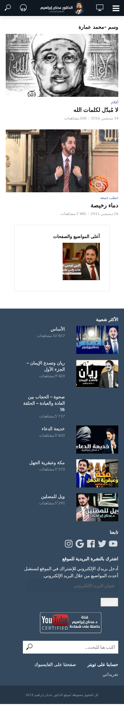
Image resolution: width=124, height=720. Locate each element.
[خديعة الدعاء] (97, 439)
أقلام (114, 102)
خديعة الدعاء (53, 429)
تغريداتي (110, 674)
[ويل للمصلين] (97, 507)
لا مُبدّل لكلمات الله (95, 109)
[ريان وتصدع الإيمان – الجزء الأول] (97, 374)
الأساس (58, 329)
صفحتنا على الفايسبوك (55, 664)
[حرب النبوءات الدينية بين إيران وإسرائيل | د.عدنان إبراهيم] (81, 261)
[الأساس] (97, 340)
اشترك (109, 602)
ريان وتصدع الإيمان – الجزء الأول (46, 366)
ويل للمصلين (53, 496)
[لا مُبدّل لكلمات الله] (62, 65)
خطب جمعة (109, 197)
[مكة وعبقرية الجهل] (97, 473)
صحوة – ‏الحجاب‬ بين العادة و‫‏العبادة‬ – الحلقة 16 (44, 403)
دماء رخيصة (104, 205)
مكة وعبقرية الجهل (47, 462)
